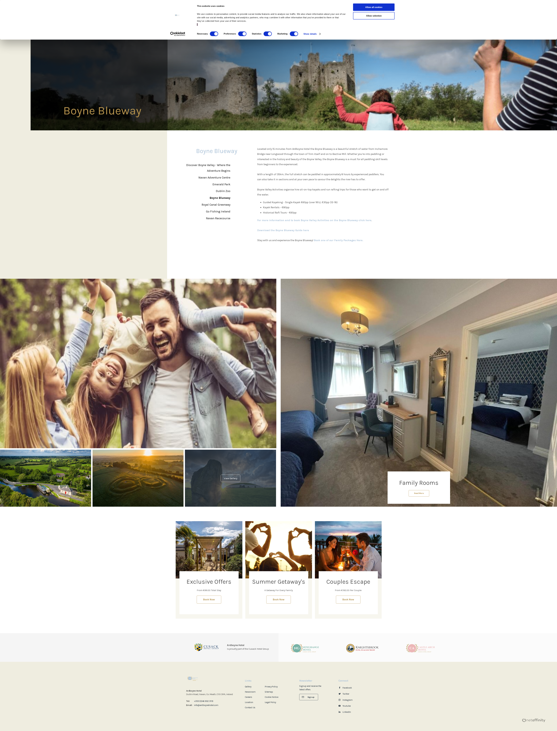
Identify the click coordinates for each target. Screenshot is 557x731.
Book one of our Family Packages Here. (338, 240)
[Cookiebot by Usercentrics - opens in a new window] (177, 34)
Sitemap (269, 691)
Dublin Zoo (223, 191)
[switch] (242, 33)
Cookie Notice (271, 697)
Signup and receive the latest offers (310, 688)
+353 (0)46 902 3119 (203, 701)
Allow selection (374, 16)
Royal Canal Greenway (216, 204)
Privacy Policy (271, 686)
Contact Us (250, 707)
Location (249, 702)
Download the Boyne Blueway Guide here (283, 230)
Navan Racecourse (218, 218)
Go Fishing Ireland (218, 211)
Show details (310, 34)
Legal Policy (270, 702)
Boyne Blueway (220, 198)
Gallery (248, 686)
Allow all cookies (373, 7)
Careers (248, 697)
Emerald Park (221, 184)
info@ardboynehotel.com (206, 705)
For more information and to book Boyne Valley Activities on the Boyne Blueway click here (314, 220)
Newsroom (250, 691)
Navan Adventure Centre (214, 177)
